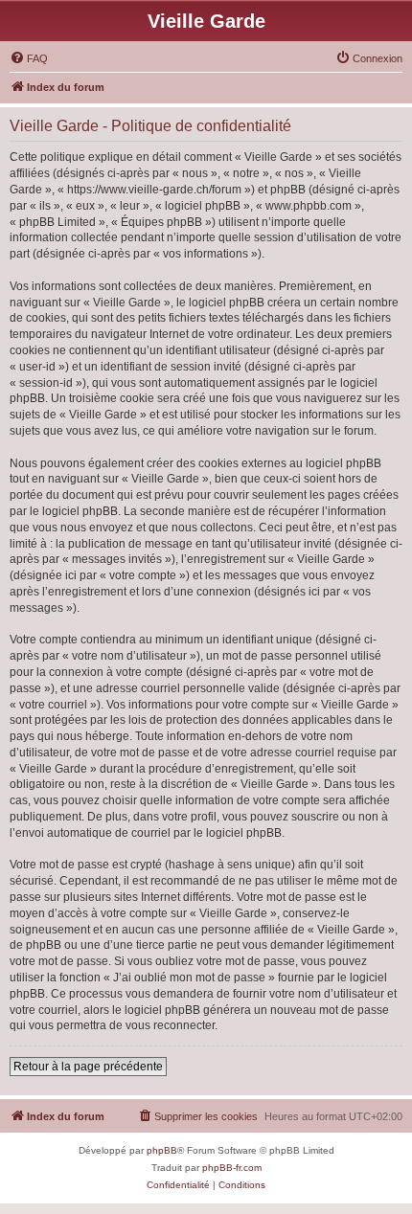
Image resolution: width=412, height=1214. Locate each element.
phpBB (162, 1150)
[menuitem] (29, 58)
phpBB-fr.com (232, 1167)
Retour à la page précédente (88, 1066)
